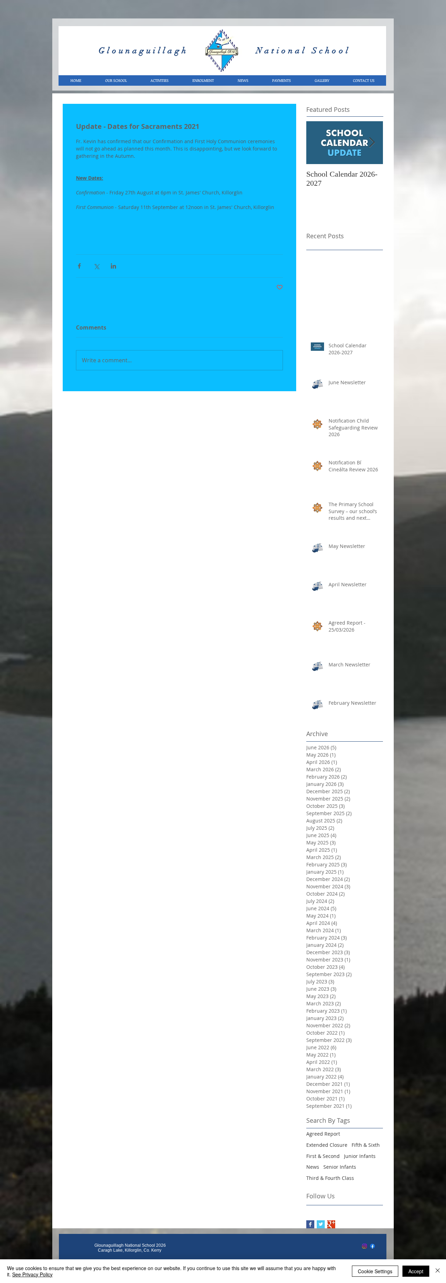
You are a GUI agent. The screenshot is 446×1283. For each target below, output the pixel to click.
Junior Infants (360, 1156)
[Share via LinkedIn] (113, 266)
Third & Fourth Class (330, 1178)
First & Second (323, 1156)
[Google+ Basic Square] (331, 1224)
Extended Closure (326, 1145)
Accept (415, 1271)
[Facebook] (372, 1246)
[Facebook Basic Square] (310, 1224)
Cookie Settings (375, 1271)
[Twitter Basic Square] (321, 1224)
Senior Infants (339, 1167)
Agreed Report (323, 1133)
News (312, 1167)
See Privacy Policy (32, 1274)
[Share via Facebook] (79, 266)
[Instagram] (364, 1246)
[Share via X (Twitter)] (96, 266)
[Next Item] (372, 142)
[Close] (437, 1271)
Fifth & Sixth (366, 1145)
